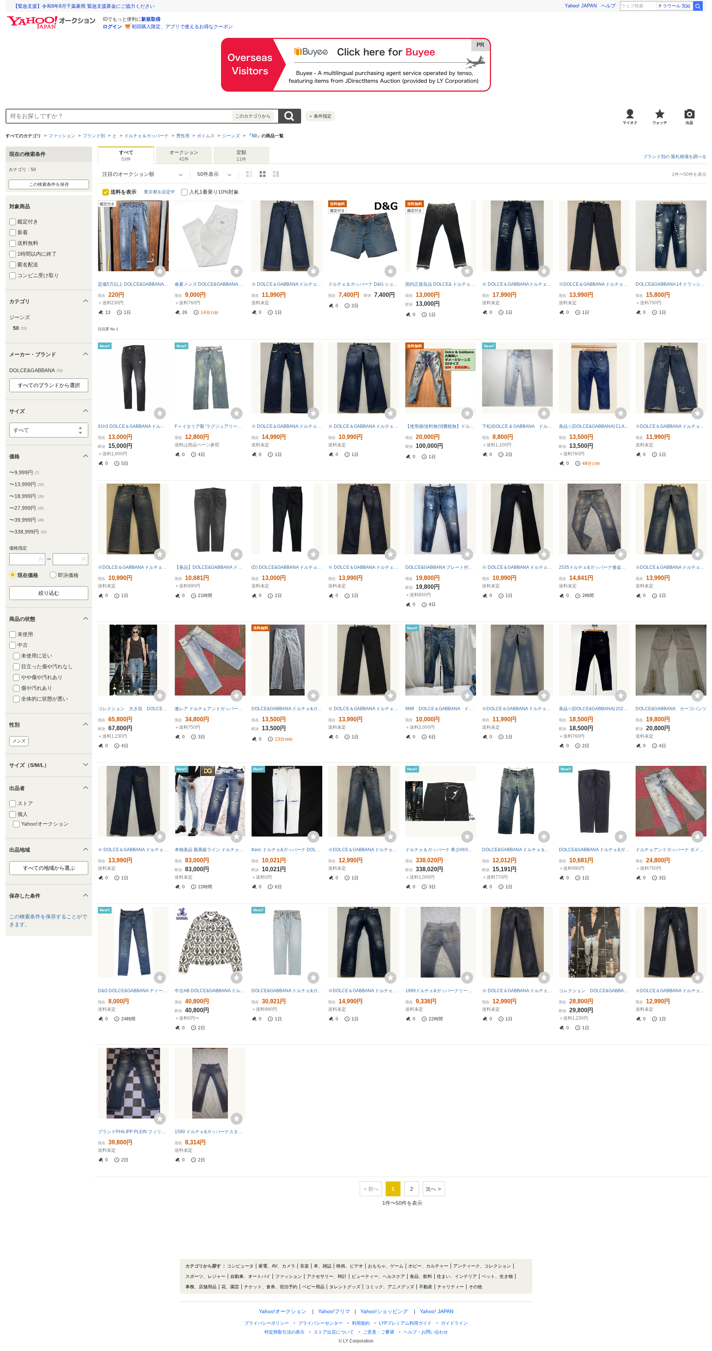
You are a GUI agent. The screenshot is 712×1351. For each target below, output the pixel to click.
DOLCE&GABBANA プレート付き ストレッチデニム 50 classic (440, 567)
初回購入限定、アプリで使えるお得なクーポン (182, 26)
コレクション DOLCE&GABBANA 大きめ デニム (594, 990)
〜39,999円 (26, 520)
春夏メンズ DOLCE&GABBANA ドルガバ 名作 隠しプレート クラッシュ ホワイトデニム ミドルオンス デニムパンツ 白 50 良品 (210, 284)
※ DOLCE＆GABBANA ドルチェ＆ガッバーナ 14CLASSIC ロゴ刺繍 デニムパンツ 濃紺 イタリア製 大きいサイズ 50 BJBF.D (133, 849)
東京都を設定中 (159, 191)
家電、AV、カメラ (276, 1266)
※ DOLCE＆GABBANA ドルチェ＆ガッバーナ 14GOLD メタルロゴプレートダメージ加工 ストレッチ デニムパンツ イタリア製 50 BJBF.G (363, 567)
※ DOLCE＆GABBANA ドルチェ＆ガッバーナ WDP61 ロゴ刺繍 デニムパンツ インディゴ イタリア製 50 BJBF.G (286, 284)
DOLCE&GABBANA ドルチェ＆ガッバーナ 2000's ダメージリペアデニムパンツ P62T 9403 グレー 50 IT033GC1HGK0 (517, 849)
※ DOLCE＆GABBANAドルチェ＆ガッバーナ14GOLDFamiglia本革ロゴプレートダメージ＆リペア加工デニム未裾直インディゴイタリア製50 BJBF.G (517, 284)
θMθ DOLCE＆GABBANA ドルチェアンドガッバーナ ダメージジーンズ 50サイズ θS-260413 (440, 708)
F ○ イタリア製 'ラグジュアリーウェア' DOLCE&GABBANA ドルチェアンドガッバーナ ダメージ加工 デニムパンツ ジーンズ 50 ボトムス (210, 426)
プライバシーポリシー (266, 1323)
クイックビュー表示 (276, 174)
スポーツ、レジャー (205, 1276)
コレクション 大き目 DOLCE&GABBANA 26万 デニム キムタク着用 (133, 708)
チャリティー (450, 1286)
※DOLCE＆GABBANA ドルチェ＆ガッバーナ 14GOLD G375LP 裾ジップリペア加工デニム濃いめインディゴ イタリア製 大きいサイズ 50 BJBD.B (363, 990)
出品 (689, 123)
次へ (431, 1189)
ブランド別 (94, 135)
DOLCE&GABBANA (36, 370)
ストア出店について (334, 1332)
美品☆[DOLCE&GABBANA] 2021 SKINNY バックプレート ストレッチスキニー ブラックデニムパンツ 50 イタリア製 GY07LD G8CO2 (594, 708)
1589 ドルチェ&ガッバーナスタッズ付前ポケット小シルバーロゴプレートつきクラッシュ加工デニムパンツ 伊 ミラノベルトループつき (210, 1131)
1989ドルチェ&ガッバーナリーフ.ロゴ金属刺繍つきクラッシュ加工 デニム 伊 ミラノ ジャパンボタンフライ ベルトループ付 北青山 (440, 990)
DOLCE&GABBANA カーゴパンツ (671, 708)
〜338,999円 (28, 532)
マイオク (630, 123)
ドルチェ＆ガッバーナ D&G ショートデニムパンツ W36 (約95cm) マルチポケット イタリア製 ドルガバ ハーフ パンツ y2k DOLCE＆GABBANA (363, 284)
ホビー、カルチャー (428, 1266)
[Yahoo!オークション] (52, 18)
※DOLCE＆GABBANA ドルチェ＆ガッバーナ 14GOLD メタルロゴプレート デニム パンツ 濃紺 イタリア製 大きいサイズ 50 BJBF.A (594, 284)
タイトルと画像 (249, 174)
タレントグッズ (344, 1286)
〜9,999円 (24, 472)
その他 (475, 1286)
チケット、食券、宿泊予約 (270, 1286)
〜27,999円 (26, 508)
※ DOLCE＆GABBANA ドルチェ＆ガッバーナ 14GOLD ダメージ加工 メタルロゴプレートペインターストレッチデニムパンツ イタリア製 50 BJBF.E (517, 990)
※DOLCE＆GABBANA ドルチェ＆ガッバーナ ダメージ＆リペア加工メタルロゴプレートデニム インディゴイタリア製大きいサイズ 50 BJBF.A (133, 567)
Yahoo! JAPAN (581, 6)
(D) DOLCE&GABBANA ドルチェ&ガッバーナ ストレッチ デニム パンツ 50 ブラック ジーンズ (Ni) (286, 567)
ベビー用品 (313, 1286)
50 (254, 135)
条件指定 (320, 116)
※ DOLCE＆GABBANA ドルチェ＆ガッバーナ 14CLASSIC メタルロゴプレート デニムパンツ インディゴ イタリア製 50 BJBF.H (363, 426)
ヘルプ (608, 6)
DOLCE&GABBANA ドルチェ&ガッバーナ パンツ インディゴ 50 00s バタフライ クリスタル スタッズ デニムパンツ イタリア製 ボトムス (286, 990)
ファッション (62, 135)
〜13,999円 (26, 484)
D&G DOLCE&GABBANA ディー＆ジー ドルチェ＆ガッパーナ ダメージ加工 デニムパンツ (133, 990)
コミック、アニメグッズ (389, 1286)
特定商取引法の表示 (284, 1332)
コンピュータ (240, 1266)
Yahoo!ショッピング (384, 1311)
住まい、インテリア (457, 1276)
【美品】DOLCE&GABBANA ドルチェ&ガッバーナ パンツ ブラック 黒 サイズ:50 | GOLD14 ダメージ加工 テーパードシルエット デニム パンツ (210, 567)
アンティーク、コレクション (482, 1266)
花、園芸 (230, 1286)
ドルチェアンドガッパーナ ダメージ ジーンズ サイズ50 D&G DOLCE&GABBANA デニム (671, 849)
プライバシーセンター (320, 1323)
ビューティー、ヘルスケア (378, 1276)
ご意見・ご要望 (378, 1332)
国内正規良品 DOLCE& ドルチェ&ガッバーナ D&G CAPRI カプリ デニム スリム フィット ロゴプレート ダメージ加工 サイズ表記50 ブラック (440, 284)
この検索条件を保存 (49, 184)
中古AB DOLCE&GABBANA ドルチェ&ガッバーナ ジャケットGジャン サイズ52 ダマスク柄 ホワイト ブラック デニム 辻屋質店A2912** (210, 990)
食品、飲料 (421, 1276)
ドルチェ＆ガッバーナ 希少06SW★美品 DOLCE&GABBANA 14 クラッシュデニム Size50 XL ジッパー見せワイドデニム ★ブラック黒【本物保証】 (440, 849)
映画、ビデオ (349, 1266)
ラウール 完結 (676, 6)
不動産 (425, 1286)
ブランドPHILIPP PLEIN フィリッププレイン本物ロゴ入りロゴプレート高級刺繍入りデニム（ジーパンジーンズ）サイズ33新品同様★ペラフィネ (133, 1131)
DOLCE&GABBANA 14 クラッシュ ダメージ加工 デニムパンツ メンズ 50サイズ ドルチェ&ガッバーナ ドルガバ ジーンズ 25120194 (671, 284)
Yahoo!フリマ (334, 1311)
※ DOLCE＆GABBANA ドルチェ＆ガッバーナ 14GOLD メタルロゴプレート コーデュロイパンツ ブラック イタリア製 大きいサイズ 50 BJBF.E (517, 567)
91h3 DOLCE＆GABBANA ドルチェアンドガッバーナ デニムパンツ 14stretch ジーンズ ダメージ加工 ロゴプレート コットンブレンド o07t (133, 426)
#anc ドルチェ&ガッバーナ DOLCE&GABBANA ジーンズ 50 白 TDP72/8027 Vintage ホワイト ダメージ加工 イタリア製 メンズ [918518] (286, 849)
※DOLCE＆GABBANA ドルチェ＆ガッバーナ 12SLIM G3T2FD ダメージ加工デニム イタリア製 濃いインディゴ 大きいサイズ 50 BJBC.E (671, 990)
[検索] (698, 6)
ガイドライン (454, 1323)
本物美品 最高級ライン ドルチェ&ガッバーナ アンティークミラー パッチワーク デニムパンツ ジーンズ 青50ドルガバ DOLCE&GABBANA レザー (210, 849)
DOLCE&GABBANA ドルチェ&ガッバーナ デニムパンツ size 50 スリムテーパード (286, 708)
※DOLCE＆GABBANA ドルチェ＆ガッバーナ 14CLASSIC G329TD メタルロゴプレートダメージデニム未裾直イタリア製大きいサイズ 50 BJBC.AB (363, 849)
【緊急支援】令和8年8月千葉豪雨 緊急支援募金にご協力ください (84, 6)
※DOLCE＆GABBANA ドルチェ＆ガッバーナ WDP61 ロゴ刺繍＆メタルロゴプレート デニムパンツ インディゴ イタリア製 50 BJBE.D (671, 426)
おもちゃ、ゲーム (385, 1266)
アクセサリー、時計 (327, 1276)
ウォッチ (659, 123)
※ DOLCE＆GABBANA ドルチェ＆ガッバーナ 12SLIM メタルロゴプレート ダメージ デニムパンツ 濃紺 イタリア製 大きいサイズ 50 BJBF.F (286, 426)
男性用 (182, 135)
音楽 (304, 1266)
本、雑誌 (323, 1266)
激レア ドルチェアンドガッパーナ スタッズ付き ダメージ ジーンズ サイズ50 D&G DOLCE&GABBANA (210, 708)
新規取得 (151, 19)
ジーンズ (231, 135)
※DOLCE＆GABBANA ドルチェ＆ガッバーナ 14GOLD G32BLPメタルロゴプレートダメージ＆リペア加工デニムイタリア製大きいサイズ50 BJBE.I (517, 708)
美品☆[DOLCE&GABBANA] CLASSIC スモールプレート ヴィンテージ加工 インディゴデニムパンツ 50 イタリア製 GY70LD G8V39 (594, 426)
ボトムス (206, 135)
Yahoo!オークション (282, 1311)
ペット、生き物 (497, 1276)
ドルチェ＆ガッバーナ (146, 135)
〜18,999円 (26, 496)
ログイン (112, 26)
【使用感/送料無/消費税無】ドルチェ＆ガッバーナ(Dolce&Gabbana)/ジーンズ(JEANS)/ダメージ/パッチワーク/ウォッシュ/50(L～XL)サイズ (440, 426)
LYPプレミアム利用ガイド (405, 1323)
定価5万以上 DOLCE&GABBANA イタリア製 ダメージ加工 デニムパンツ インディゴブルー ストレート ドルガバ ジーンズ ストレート (133, 284)
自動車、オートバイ (250, 1276)
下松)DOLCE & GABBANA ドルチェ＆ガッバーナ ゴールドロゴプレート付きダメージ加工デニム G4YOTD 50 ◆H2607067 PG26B (517, 426)
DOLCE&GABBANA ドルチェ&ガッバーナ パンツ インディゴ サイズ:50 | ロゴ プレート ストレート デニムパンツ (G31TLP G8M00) (594, 849)
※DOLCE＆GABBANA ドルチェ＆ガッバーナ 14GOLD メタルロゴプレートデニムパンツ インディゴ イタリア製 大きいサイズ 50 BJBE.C (671, 567)
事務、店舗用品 (201, 1286)
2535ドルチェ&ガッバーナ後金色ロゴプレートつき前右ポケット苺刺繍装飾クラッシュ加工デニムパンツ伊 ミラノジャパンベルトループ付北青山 (594, 567)
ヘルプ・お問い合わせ (425, 1332)
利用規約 (361, 1323)
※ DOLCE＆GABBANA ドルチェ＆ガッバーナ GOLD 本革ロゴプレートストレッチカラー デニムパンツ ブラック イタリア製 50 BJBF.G (363, 708)
